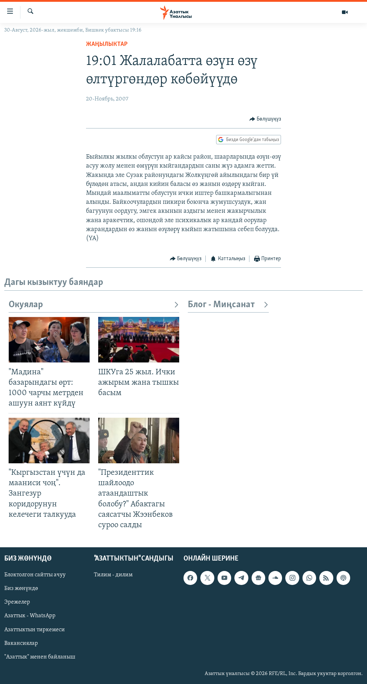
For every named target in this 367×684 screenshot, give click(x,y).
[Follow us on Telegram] (241, 578)
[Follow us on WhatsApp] (309, 578)
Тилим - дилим (113, 575)
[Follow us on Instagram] (292, 578)
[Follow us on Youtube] (224, 578)
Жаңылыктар (107, 44)
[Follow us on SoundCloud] (275, 578)
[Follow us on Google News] (258, 578)
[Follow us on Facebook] (190, 578)
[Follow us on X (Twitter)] (207, 578)
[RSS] (326, 578)
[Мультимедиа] (345, 12)
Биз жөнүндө (21, 588)
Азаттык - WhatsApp (30, 616)
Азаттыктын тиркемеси (34, 629)
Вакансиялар (21, 643)
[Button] (265, 119)
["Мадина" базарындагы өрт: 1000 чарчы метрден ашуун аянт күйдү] (49, 339)
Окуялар (26, 305)
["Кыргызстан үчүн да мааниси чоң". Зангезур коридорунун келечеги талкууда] (49, 440)
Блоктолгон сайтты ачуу (35, 575)
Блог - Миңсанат (221, 305)
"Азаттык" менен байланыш (39, 657)
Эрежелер (17, 602)
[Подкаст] (343, 578)
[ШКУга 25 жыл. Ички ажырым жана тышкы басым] (138, 339)
